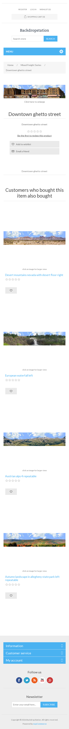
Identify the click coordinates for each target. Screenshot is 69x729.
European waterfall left (19, 375)
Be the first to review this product (34, 135)
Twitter (27, 680)
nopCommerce (40, 724)
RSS (34, 680)
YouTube (42, 680)
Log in (33, 9)
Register (22, 9)
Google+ (50, 680)
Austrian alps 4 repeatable (20, 476)
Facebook (19, 680)
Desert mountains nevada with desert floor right (34, 275)
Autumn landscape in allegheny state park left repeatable (32, 578)
